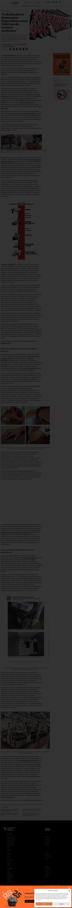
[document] (36, 454)
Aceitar (44, 904)
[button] (69, 890)
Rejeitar (62, 904)
